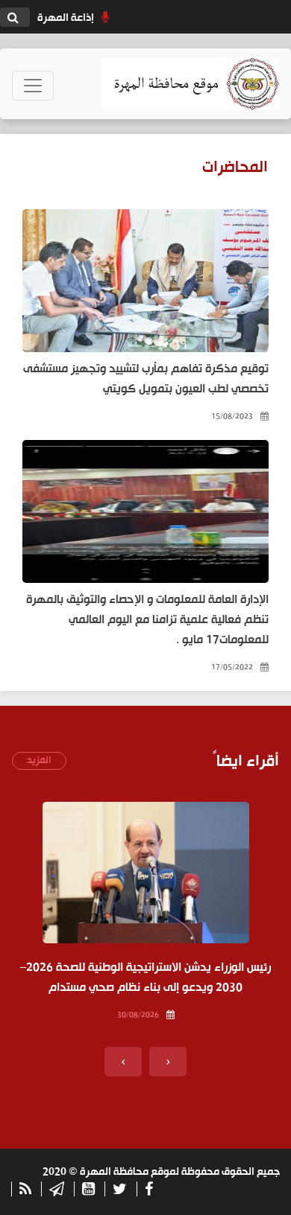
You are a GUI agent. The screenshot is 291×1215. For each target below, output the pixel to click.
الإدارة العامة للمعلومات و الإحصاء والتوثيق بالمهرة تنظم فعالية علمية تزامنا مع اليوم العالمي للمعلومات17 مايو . (147, 620)
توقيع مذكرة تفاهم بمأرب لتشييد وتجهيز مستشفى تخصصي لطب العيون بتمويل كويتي (146, 379)
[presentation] (168, 1062)
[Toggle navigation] (33, 86)
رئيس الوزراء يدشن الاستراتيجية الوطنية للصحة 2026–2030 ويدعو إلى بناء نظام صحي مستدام (145, 977)
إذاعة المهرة (65, 18)
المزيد (39, 760)
